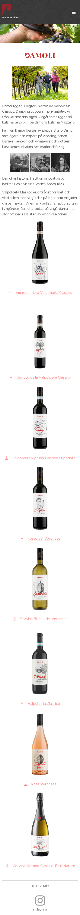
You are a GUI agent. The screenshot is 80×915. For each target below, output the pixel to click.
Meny (73, 12)
